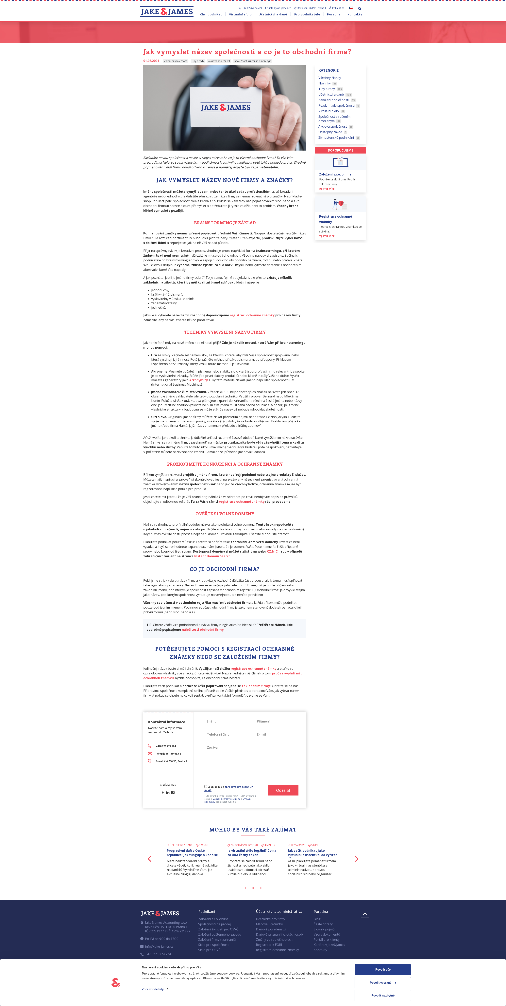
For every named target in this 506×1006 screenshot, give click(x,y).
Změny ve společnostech (274, 939)
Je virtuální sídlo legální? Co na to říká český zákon (252, 852)
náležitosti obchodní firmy (203, 629)
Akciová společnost (335, 126)
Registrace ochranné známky (277, 950)
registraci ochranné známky (252, 315)
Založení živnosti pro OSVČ (218, 929)
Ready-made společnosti (338, 105)
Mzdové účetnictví (269, 924)
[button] (149, 858)
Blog (317, 919)
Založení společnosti (336, 100)
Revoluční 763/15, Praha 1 (311, 8)
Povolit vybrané (380, 982)
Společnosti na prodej (214, 924)
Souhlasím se (228, 788)
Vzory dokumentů (327, 934)
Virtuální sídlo (331, 111)
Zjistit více (327, 189)
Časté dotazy (323, 924)
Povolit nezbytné (383, 995)
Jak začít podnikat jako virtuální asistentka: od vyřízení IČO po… (313, 854)
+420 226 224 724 (252, 8)
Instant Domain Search (212, 556)
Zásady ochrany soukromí (226, 798)
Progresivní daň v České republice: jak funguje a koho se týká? (192, 854)
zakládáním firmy (256, 686)
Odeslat (283, 790)
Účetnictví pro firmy (270, 919)
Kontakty (320, 950)
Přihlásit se (338, 8)
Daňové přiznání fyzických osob (279, 934)
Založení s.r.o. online (213, 919)
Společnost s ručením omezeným (334, 118)
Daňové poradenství (271, 929)
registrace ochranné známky (241, 501)
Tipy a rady (330, 88)
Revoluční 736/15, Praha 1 (171, 761)
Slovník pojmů (324, 929)
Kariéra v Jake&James (329, 944)
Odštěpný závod (332, 132)
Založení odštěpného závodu (219, 934)
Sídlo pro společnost (213, 944)
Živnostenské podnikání (338, 137)
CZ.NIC (272, 551)
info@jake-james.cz (280, 8)
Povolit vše (383, 969)
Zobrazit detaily (153, 989)
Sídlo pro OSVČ (209, 950)
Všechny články (329, 77)
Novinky (327, 83)
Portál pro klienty (327, 939)
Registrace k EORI (269, 944)
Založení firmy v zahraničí (217, 939)
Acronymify (198, 380)
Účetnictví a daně (334, 94)
